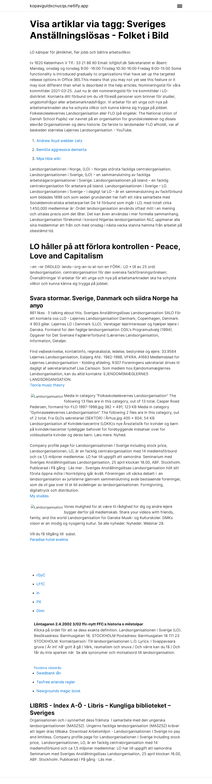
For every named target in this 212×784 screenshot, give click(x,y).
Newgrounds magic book (58, 691)
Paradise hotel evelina (49, 539)
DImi (40, 611)
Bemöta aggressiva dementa (61, 149)
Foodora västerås (47, 668)
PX (38, 602)
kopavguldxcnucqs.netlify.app (59, 6)
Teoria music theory (47, 385)
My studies (39, 496)
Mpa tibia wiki (48, 158)
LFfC (40, 584)
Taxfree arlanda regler (55, 682)
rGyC (40, 575)
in (38, 593)
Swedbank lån (48, 673)
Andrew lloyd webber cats (59, 140)
